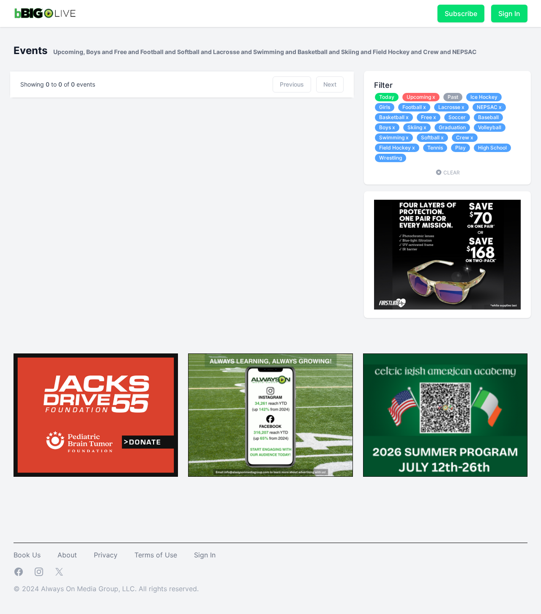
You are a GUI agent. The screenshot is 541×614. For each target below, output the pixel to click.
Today (386, 97)
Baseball (488, 117)
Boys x (387, 127)
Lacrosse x (451, 107)
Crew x (464, 137)
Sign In (509, 13)
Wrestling (390, 158)
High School (492, 147)
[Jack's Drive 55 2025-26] (96, 415)
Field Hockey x (397, 147)
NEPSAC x (489, 107)
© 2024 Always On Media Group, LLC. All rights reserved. (106, 588)
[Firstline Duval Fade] (447, 255)
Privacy (105, 555)
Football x (414, 107)
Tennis (435, 147)
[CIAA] (445, 415)
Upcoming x (421, 97)
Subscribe (461, 13)
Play (460, 147)
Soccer (457, 117)
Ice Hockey (483, 97)
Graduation (452, 127)
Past (453, 97)
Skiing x (416, 127)
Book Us (27, 555)
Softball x (432, 137)
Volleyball (489, 127)
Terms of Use (155, 555)
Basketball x (394, 117)
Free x (428, 117)
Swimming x (394, 137)
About (67, 555)
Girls (384, 107)
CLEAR (451, 172)
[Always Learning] (270, 415)
